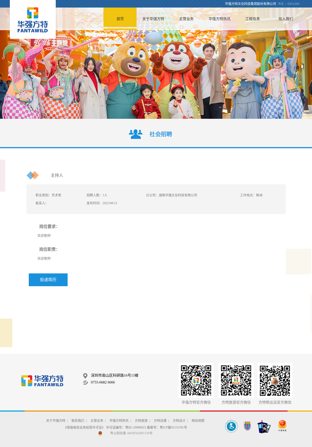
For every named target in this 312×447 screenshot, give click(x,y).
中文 (281, 3)
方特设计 (179, 420)
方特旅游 (141, 420)
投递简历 (48, 280)
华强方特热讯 (219, 19)
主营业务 (186, 19)
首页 (120, 19)
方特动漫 (160, 420)
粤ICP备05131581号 (173, 427)
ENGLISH (293, 3)
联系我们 (77, 420)
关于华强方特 (153, 19)
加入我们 (285, 19)
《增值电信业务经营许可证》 (84, 427)
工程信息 (252, 19)
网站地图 (198, 420)
